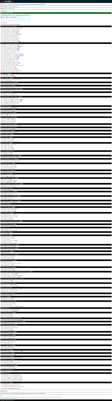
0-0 (17, 64)
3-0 (16, 35)
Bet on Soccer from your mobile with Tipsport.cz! (10, 24)
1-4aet (18, 48)
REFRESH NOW (3, 10)
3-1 (21, 275)
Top (1, 395)
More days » (15, 6)
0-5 (10, 241)
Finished (10, 8)
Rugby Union (36, 4)
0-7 (12, 328)
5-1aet (20, 34)
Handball (18, 4)
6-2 (15, 164)
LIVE (6, 8)
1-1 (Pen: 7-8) (20, 319)
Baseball (26, 4)
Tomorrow (11, 6)
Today (1, 6)
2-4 (11, 261)
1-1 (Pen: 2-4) (15, 107)
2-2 (20, 101)
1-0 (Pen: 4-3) (19, 45)
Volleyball (22, 4)
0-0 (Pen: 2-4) (15, 310)
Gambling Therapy (12, 398)
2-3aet (18, 58)
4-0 (20, 375)
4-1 (18, 49)
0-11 (17, 132)
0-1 (18, 61)
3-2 (15, 52)
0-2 (18, 37)
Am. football (31, 4)
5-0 (15, 243)
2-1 (17, 59)
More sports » (43, 4)
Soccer (1, 4)
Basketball (13, 4)
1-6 (12, 257)
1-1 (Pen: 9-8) (20, 306)
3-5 (20, 289)
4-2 (17, 32)
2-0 (18, 40)
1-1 (19, 47)
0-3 (13, 236)
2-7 (14, 114)
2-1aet (17, 31)
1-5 (13, 330)
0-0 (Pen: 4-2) (20, 55)
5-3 (13, 60)
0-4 (15, 363)
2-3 (19, 63)
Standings (9, 73)
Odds (13, 8)
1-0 (21, 27)
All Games (2, 8)
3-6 (17, 327)
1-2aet (22, 54)
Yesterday (6, 6)
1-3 (16, 36)
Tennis (9, 4)
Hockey (5, 4)
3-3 (22, 99)
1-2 (18, 29)
